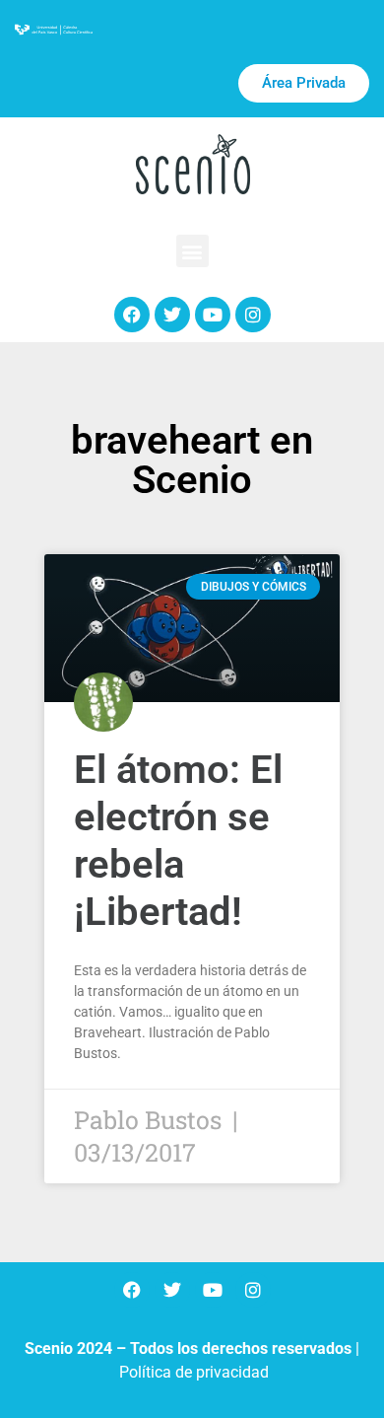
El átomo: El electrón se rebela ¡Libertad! (178, 840)
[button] (192, 251)
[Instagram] (253, 314)
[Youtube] (212, 314)
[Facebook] (132, 314)
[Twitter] (172, 314)
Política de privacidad (194, 1372)
